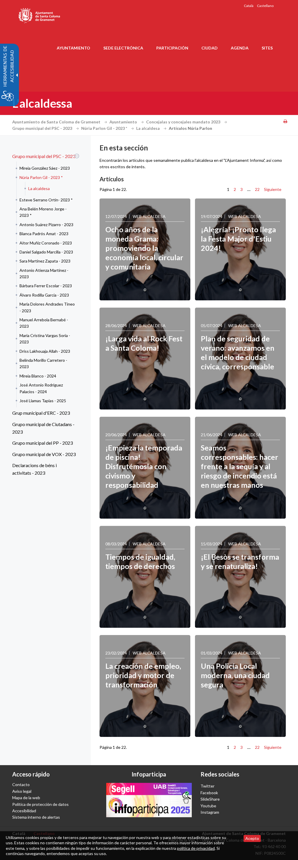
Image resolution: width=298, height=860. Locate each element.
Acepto (252, 838)
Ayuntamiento (123, 121)
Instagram (210, 812)
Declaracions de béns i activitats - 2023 (34, 469)
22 (257, 189)
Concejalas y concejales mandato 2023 (183, 121)
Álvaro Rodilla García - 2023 (44, 294)
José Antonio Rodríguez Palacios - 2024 (41, 388)
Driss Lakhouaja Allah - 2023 (44, 351)
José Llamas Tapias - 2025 (42, 400)
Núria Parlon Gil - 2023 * (104, 128)
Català (248, 5)
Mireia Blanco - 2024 (37, 375)
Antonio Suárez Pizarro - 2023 (46, 224)
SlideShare (210, 799)
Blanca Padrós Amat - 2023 (43, 233)
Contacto (21, 784)
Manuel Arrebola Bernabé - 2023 (43, 323)
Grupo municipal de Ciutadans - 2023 (43, 428)
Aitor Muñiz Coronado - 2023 (45, 242)
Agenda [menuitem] (240, 47)
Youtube (208, 805)
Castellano (265, 5)
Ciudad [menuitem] (209, 47)
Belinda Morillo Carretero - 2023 (43, 363)
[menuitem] (44, 279)
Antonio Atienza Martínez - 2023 (43, 273)
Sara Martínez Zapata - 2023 (44, 260)
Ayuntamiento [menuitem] (73, 47)
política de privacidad (196, 848)
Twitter (207, 785)
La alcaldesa (148, 128)
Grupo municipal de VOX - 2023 (44, 454)
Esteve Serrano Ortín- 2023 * (46, 199)
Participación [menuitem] (172, 47)
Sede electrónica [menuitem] (123, 47)
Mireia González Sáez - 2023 (44, 168)
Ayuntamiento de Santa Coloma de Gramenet (56, 121)
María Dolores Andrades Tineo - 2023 (47, 307)
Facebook (209, 792)
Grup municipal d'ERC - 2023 (41, 413)
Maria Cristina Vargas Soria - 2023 (44, 338)
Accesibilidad (24, 810)
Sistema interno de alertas (36, 817)
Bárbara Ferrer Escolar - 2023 (45, 285)
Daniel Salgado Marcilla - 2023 (46, 251)
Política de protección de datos (40, 804)
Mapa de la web (26, 797)
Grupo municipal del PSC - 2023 (42, 128)
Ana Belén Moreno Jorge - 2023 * (43, 212)
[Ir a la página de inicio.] (39, 14)
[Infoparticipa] (148, 800)
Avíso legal (21, 791)
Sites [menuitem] (267, 47)
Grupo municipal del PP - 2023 (42, 443)
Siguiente (272, 189)
